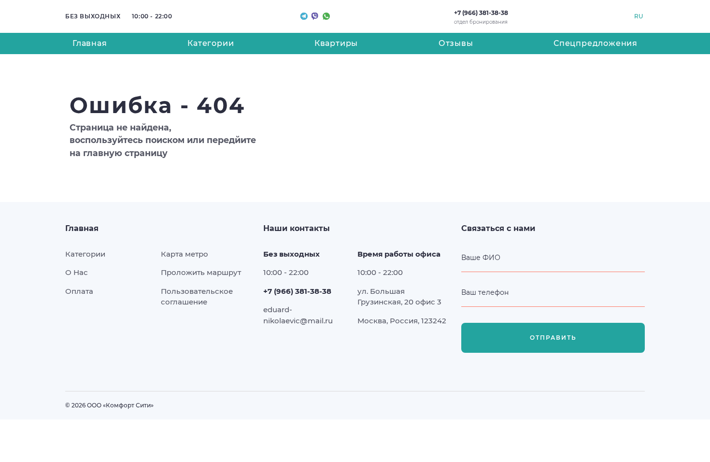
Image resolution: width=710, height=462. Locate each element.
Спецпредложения (596, 43)
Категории (210, 43)
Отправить (553, 337)
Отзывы (456, 43)
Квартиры (336, 43)
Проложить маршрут (201, 272)
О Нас (76, 272)
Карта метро (184, 254)
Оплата (79, 291)
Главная (89, 43)
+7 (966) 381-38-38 (481, 12)
